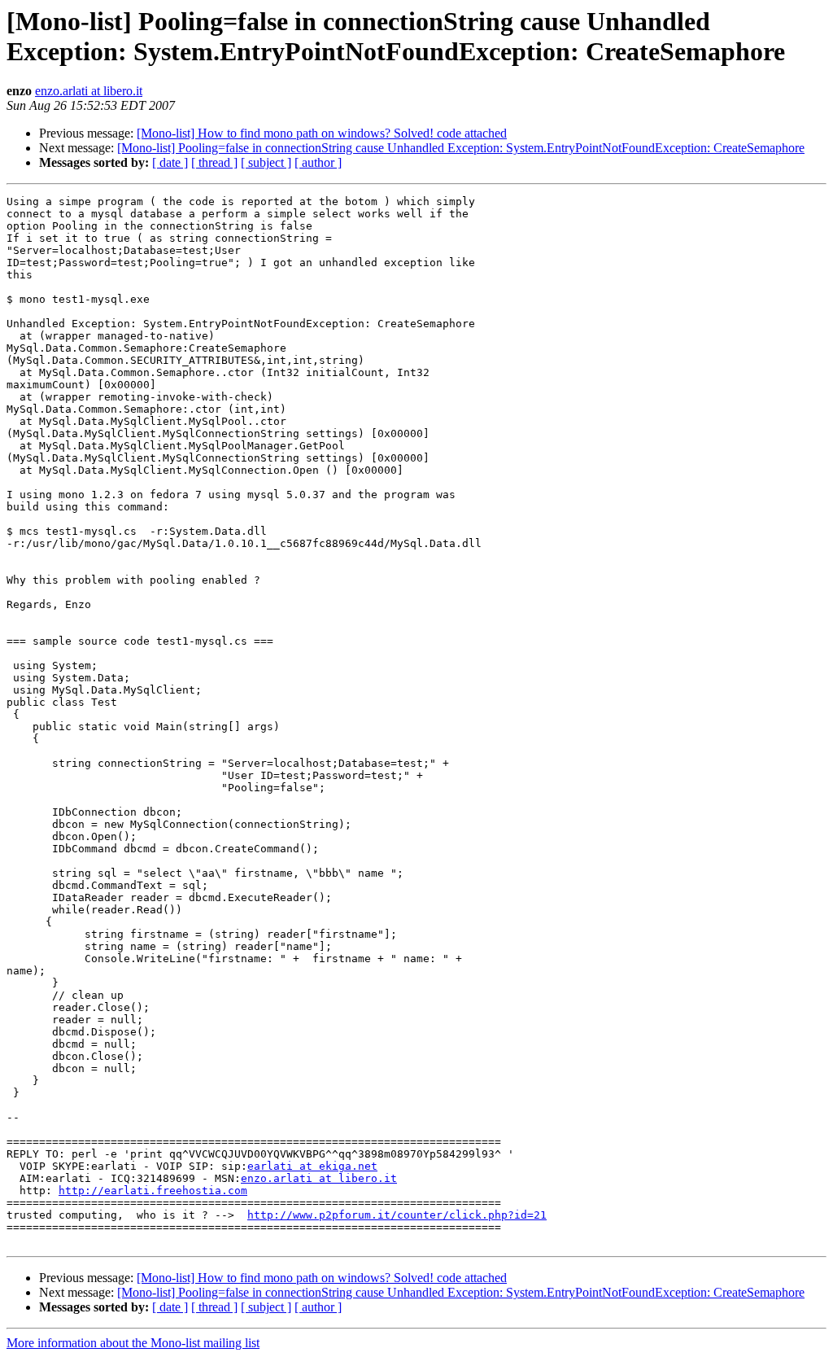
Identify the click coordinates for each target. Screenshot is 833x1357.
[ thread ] (214, 162)
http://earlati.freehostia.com (153, 1190)
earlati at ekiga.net (312, 1166)
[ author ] (318, 162)
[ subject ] (266, 162)
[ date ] (170, 162)
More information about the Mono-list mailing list (133, 1343)
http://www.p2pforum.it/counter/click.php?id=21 (397, 1215)
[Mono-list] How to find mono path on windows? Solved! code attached (322, 133)
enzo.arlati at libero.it (88, 91)
